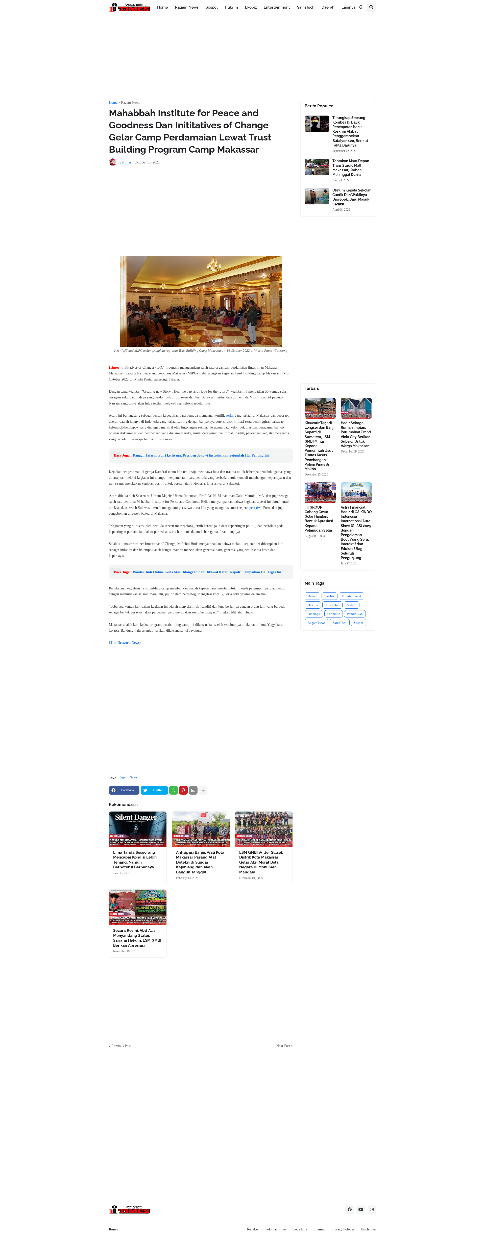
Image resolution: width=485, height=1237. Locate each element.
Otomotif (333, 614)
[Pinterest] (183, 790)
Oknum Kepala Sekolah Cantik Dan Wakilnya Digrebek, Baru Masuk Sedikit (351, 197)
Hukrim (313, 605)
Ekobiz (329, 596)
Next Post (283, 1046)
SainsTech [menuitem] (305, 7)
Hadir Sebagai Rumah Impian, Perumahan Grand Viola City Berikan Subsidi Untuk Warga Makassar (356, 434)
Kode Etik (300, 1229)
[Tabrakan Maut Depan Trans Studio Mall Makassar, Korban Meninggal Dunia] (317, 167)
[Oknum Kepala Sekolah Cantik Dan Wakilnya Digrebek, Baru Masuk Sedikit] (317, 196)
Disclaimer (368, 1229)
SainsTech (340, 623)
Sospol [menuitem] (212, 7)
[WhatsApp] (173, 790)
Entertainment (351, 596)
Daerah (312, 596)
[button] (361, 7)
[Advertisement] (242, 57)
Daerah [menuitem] (328, 7)
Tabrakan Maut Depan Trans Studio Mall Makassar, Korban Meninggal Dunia (350, 168)
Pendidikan (355, 614)
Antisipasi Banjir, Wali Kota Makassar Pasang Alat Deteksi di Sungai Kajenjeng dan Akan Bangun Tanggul (200, 862)
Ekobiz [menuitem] (251, 7)
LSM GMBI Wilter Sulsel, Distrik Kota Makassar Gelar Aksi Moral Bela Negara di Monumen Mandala (261, 862)
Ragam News (130, 102)
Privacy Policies (342, 1229)
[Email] (193, 790)
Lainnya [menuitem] (348, 7)
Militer (351, 605)
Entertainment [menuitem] (277, 7)
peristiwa (255, 508)
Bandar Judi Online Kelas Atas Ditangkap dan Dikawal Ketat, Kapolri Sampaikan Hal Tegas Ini (207, 572)
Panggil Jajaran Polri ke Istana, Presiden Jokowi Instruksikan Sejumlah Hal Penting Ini (201, 455)
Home (113, 102)
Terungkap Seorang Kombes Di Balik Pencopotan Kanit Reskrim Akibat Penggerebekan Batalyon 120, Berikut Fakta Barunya (350, 131)
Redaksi (252, 1229)
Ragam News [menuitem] (187, 7)
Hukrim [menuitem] (231, 7)
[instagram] (372, 1209)
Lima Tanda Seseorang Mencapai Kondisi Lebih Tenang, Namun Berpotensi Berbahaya (135, 860)
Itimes (113, 1229)
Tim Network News (124, 643)
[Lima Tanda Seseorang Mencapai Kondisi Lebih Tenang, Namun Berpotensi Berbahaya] (137, 829)
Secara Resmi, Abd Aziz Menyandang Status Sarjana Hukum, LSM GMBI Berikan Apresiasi (137, 938)
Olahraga (314, 614)
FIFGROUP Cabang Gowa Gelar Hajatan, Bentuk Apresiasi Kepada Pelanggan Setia (319, 518)
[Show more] (203, 790)
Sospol (358, 623)
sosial (230, 415)
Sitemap (319, 1229)
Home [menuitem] (162, 7)
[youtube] (360, 1209)
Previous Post (121, 1046)
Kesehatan (332, 605)
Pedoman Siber (275, 1229)
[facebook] (349, 1209)
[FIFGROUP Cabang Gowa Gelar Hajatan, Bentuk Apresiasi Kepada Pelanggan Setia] (320, 492)
